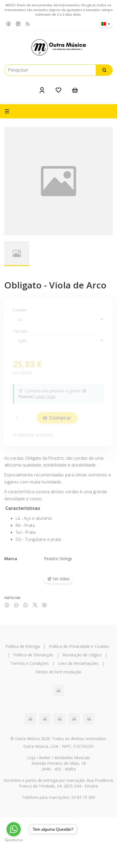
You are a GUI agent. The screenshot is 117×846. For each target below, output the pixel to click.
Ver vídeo (60, 578)
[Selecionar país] (106, 23)
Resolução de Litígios (82, 654)
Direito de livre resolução (58, 672)
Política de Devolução (33, 654)
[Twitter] (35, 605)
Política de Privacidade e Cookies (79, 646)
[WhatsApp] (25, 605)
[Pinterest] (44, 605)
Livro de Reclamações (78, 663)
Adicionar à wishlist (35, 434)
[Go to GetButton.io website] (14, 840)
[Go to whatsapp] (14, 829)
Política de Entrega (22, 646)
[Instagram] (18, 24)
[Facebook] (8, 24)
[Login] (42, 90)
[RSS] (28, 24)
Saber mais (45, 396)
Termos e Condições (30, 663)
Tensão (20, 331)
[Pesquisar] (104, 70)
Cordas (20, 310)
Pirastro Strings (58, 558)
